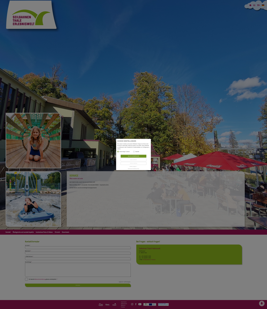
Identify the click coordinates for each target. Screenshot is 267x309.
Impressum (130, 168)
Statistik (137, 151)
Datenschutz (136, 168)
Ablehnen (133, 159)
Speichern (133, 163)
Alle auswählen (133, 156)
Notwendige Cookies (124, 151)
